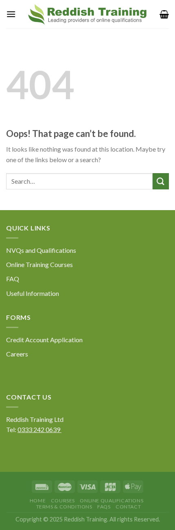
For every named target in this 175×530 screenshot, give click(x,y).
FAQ (12, 278)
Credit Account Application (44, 339)
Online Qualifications (111, 500)
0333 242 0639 (39, 429)
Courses (63, 500)
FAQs (103, 507)
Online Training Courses (39, 264)
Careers (17, 354)
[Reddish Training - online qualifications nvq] (87, 14)
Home (38, 500)
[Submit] (161, 181)
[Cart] (164, 14)
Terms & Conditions (64, 507)
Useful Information (32, 293)
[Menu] (11, 14)
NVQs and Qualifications (41, 250)
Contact (128, 507)
